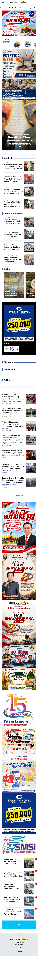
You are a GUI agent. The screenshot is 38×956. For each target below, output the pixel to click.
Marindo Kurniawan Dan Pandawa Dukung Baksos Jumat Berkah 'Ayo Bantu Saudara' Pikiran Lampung (13, 874)
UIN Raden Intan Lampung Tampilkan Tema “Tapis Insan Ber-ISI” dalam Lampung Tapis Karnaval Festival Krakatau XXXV (13, 466)
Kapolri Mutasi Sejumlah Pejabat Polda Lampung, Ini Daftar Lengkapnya (12, 410)
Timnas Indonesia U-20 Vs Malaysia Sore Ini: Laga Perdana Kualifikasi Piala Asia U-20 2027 (13, 397)
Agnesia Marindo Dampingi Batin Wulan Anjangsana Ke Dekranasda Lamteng (12, 259)
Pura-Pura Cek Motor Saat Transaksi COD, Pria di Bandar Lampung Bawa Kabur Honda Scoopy (13, 191)
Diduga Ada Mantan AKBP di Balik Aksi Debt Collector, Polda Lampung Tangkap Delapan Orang (13, 861)
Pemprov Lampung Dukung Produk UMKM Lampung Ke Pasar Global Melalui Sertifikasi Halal (13, 234)
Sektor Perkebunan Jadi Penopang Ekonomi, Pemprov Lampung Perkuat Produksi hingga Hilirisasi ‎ (12, 438)
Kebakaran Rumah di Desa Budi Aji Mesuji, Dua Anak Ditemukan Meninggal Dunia (13, 453)
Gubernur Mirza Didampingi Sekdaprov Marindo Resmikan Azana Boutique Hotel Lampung (12, 247)
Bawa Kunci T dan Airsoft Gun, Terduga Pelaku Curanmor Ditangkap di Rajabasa (19, 140)
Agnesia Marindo (11, 255)
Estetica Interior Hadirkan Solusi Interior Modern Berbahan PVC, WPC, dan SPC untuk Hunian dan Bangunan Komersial (13, 293)
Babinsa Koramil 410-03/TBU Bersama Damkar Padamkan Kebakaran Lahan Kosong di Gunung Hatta (13, 480)
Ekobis (8, 289)
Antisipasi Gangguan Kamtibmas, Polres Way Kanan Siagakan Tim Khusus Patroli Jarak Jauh (13, 424)
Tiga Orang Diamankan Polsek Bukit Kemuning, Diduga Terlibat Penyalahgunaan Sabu (13, 179)
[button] (16, 146)
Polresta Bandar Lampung (19, 134)
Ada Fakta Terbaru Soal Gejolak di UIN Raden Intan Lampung (12, 899)
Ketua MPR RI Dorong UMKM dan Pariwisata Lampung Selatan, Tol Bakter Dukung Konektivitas (12, 222)
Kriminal (3, 8)
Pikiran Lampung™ (19, 944)
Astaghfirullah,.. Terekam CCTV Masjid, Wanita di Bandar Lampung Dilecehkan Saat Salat (12, 912)
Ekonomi (8, 230)
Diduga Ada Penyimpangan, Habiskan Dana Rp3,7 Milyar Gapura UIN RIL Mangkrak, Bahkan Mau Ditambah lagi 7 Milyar (13, 886)
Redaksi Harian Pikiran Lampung (20, 8)
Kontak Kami (19, 948)
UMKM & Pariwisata (11, 217)
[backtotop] (19, 934)
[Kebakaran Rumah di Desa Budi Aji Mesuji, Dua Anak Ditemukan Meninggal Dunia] (31, 454)
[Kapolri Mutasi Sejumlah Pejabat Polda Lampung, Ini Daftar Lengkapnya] (31, 412)
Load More (19, 495)
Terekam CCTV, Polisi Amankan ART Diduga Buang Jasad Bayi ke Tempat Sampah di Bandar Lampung (12, 204)
